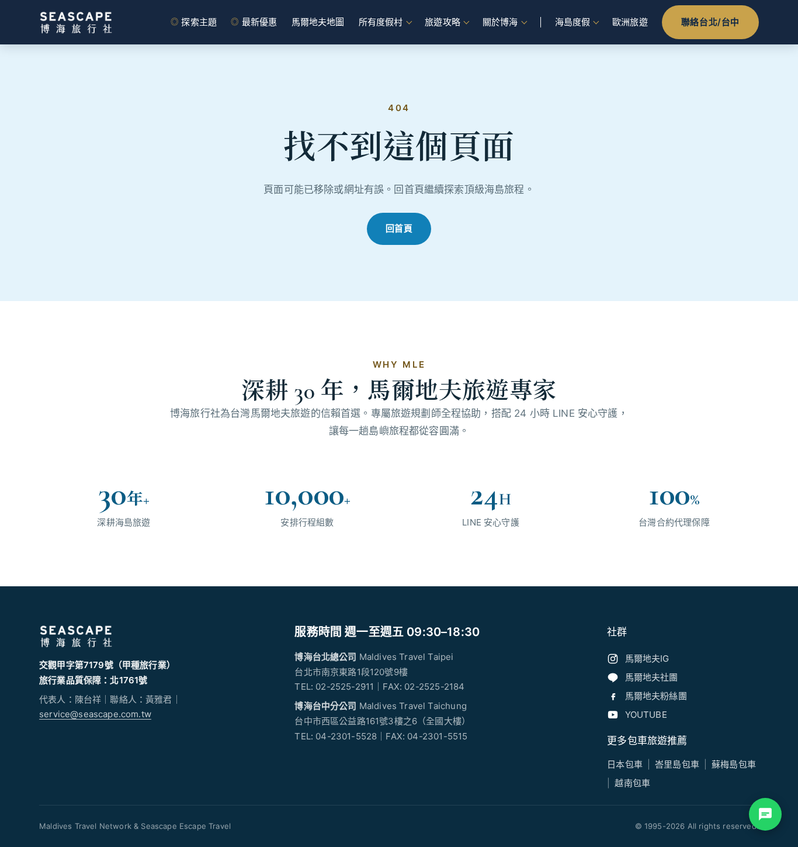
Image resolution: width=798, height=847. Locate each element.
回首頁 (399, 228)
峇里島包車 (677, 764)
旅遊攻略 (442, 21)
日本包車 (625, 764)
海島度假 (573, 21)
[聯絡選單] (765, 814)
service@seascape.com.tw (95, 714)
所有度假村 (381, 21)
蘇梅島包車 (734, 764)
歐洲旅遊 (630, 21)
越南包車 (632, 783)
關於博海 (500, 21)
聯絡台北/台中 (710, 21)
